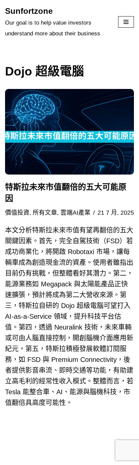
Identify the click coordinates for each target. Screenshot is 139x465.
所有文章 (45, 212)
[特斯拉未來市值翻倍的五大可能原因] (69, 132)
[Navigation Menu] (126, 22)
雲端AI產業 (75, 212)
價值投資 (17, 212)
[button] (69, 132)
